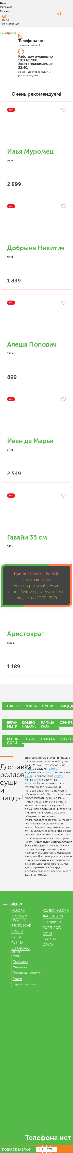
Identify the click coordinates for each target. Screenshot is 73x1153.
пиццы (29, 768)
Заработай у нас (25, 984)
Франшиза (20, 961)
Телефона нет (31, 40)
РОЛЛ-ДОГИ (52, 928)
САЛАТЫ (49, 939)
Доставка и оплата (27, 973)
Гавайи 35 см (27, 537)
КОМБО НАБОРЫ (56, 911)
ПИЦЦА (17, 943)
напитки (30, 783)
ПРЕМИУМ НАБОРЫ (19, 918)
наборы (52, 768)
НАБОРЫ (18, 911)
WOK (37, 779)
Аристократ (26, 634)
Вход (5, 20)
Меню (17, 956)
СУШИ (16, 937)
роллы (46, 772)
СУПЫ (47, 933)
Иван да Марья (30, 441)
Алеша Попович (32, 344)
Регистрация (10, 23)
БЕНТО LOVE (21, 926)
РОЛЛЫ (17, 931)
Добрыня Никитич (35, 248)
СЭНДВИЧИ (52, 922)
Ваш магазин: (6, 5)
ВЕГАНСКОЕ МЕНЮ (20, 950)
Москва (5, 11)
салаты (58, 776)
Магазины (20, 967)
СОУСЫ (48, 945)
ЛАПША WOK (53, 916)
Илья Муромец (30, 151)
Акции (17, 978)
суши (28, 776)
